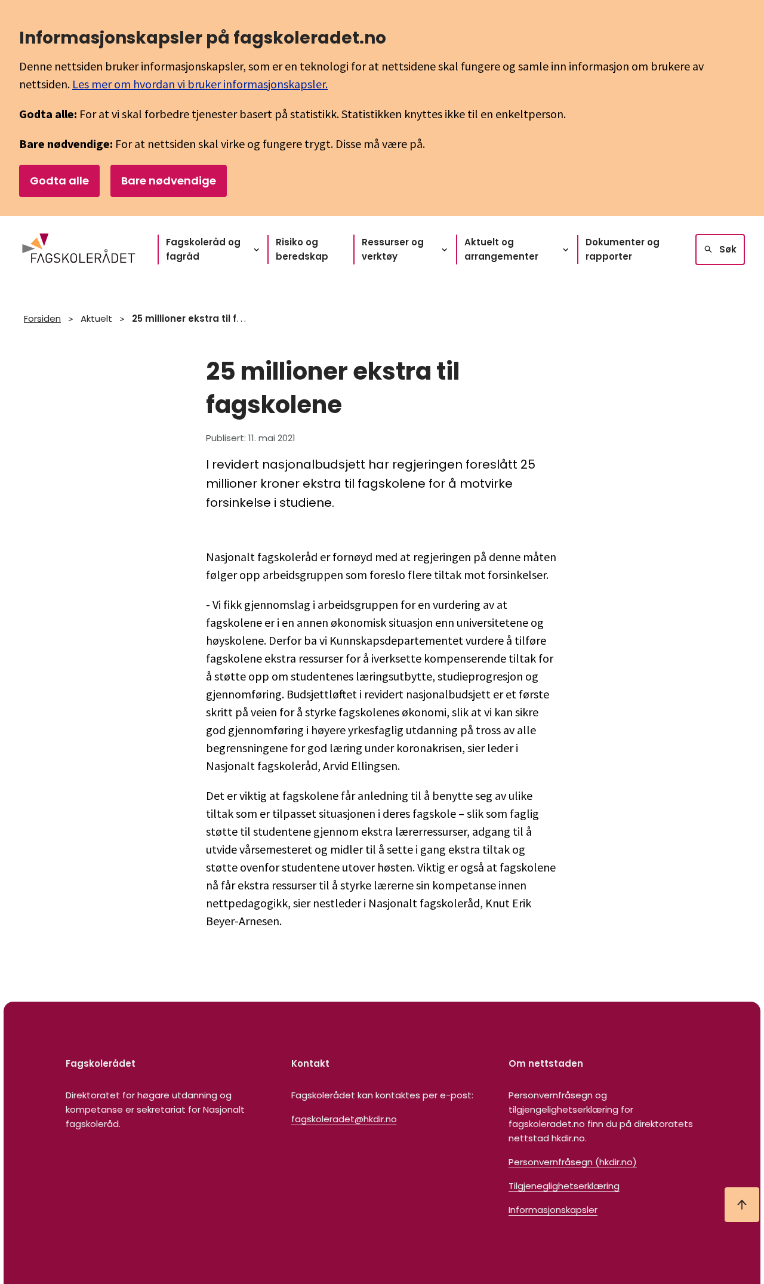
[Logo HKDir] (78, 249)
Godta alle (59, 180)
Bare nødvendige (168, 180)
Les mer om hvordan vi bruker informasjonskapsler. (200, 83)
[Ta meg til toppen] (742, 1204)
